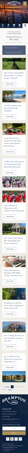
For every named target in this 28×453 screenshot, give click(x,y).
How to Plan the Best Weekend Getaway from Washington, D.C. (13, 359)
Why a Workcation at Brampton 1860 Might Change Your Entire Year (13, 273)
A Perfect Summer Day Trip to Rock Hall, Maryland (12, 108)
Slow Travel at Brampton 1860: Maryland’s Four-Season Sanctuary (13, 240)
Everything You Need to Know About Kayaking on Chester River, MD (13, 305)
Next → (10, 390)
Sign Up (14, 433)
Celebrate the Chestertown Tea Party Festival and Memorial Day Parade (14, 164)
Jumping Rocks (14, 447)
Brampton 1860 (14, 3)
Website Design (6, 445)
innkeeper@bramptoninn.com (11, 419)
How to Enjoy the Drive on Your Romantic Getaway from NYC (14, 338)
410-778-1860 (6, 416)
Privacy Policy (5, 451)
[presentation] (14, 64)
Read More (10, 84)
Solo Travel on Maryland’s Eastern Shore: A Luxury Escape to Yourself (13, 75)
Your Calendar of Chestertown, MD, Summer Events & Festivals (14, 208)
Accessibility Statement (8, 449)
